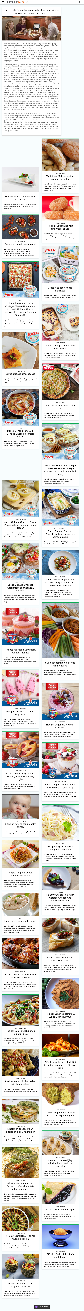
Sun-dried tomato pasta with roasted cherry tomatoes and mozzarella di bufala (60, 582)
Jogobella (22, 770)
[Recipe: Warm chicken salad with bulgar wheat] (20, 1062)
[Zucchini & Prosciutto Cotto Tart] (60, 382)
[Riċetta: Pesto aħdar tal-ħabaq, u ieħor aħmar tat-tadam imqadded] (20, 1162)
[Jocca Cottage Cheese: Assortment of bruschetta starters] (20, 561)
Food (57, 173)
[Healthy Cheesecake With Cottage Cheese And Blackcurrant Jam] (60, 878)
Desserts (23, 519)
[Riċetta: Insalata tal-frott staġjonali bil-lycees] (20, 1266)
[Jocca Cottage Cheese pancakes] (60, 264)
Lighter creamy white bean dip (20, 921)
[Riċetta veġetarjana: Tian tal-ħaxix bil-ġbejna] (20, 1218)
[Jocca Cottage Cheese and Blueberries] (60, 322)
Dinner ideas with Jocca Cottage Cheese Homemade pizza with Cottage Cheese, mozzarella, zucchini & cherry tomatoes (20, 309)
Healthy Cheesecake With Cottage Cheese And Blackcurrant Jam (60, 898)
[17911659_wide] (31, 28)
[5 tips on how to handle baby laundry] (20, 807)
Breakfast (62, 285)
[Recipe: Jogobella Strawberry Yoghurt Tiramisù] (20, 626)
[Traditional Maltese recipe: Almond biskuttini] (60, 155)
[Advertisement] (20, 151)
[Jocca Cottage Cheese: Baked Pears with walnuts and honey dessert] (20, 498)
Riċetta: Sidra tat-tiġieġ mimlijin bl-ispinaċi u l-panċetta (60, 1163)
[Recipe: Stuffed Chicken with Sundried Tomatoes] (20, 953)
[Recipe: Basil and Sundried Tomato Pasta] (20, 1010)
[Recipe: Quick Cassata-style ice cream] (20, 179)
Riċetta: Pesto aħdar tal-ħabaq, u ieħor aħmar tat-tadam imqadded (20, 1186)
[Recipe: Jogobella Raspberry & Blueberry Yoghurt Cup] (60, 761)
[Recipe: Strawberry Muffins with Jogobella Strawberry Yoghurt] (20, 750)
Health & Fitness (20, 821)
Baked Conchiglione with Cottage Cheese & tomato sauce (20, 434)
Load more (43, 1307)
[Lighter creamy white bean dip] (20, 904)
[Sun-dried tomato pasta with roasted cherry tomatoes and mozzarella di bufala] (60, 562)
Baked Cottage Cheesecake (20, 374)
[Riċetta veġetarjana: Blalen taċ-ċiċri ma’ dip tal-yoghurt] (60, 1095)
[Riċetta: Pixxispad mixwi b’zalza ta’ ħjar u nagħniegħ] (20, 1111)
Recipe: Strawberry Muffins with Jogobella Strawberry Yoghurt (20, 776)
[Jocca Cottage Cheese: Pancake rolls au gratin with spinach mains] (60, 507)
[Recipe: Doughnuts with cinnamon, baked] (60, 208)
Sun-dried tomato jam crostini (20, 244)
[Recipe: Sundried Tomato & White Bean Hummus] (60, 993)
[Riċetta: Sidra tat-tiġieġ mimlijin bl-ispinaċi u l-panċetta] (60, 1143)
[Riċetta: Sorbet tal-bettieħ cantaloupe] (60, 1237)
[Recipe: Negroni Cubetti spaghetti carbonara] (60, 823)
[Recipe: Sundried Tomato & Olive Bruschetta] (60, 935)
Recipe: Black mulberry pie (60, 1209)
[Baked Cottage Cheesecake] (20, 350)
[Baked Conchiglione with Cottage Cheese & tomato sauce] (20, 407)
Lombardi (23, 241)
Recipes (62, 173)
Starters (23, 582)
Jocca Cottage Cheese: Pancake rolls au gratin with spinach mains (60, 534)
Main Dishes (62, 528)
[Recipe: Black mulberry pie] (60, 1193)
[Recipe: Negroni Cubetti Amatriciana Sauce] (20, 854)
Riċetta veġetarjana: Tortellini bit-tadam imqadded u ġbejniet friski (60, 1065)
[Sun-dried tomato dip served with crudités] (60, 630)
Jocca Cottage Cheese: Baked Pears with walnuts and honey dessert (20, 525)
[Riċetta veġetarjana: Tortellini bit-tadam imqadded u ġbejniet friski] (60, 1045)
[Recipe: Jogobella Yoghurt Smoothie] (60, 701)
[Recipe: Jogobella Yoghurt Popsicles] (20, 688)
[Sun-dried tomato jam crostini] (20, 227)
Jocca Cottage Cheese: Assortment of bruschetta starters (20, 588)
